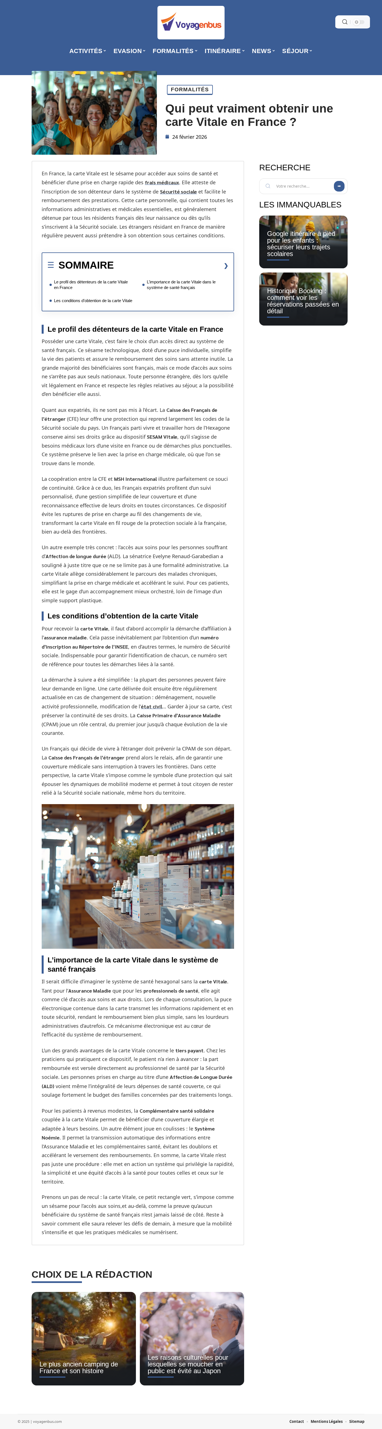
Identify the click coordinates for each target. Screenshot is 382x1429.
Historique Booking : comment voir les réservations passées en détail (303, 301)
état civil (151, 706)
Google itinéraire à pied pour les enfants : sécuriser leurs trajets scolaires (301, 243)
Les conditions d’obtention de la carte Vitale (93, 300)
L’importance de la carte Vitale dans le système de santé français (181, 284)
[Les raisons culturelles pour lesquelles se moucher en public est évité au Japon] (192, 1339)
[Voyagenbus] (191, 22)
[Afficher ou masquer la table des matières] (171, 265)
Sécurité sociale (178, 191)
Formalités (190, 89)
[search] (344, 22)
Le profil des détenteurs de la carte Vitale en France (91, 284)
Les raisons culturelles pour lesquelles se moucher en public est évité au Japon (188, 1364)
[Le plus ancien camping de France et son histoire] (84, 1339)
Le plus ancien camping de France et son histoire (78, 1367)
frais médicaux (162, 182)
